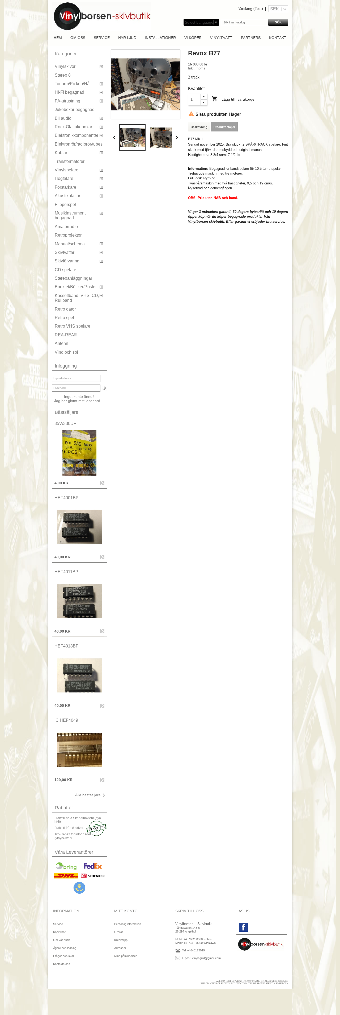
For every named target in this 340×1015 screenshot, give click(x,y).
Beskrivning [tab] (199, 127)
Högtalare (64, 178)
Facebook (243, 927)
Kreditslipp (121, 940)
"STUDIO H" (257, 981)
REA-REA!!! (66, 335)
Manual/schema (70, 244)
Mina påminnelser (125, 956)
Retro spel (64, 317)
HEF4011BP (66, 572)
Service (102, 37)
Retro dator (65, 309)
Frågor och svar (63, 956)
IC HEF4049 (66, 720)
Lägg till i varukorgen (234, 99)
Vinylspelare (66, 170)
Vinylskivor (65, 66)
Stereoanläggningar (73, 278)
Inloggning (66, 366)
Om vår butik (61, 940)
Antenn (61, 343)
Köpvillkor (59, 932)
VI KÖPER (193, 37)
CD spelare (65, 269)
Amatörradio (66, 226)
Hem (58, 37)
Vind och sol (66, 352)
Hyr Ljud (127, 37)
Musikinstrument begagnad (70, 215)
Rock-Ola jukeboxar (73, 127)
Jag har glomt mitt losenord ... (79, 401)
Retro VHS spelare (72, 326)
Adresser (120, 948)
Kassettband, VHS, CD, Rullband (77, 298)
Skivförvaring (67, 261)
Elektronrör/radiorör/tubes (79, 144)
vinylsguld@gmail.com (206, 958)
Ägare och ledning (64, 948)
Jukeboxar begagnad (75, 109)
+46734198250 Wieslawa (200, 942)
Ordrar (118, 932)
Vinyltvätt (221, 37)
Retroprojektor (68, 235)
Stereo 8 (63, 75)
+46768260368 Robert (198, 939)
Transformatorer (69, 161)
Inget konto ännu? (79, 396)
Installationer (160, 37)
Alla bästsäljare (91, 795)
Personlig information (127, 924)
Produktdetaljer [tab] (224, 127)
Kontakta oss (61, 964)
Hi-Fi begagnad (69, 92)
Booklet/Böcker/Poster (76, 286)
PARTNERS (251, 37)
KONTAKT (277, 37)
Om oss (77, 37)
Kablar (61, 152)
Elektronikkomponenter (76, 135)
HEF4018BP (66, 646)
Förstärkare (65, 187)
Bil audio (63, 118)
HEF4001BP (66, 498)
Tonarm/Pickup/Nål (73, 83)
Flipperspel (65, 204)
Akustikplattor (67, 195)
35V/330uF (65, 423)
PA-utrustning (67, 101)
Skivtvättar (64, 252)
